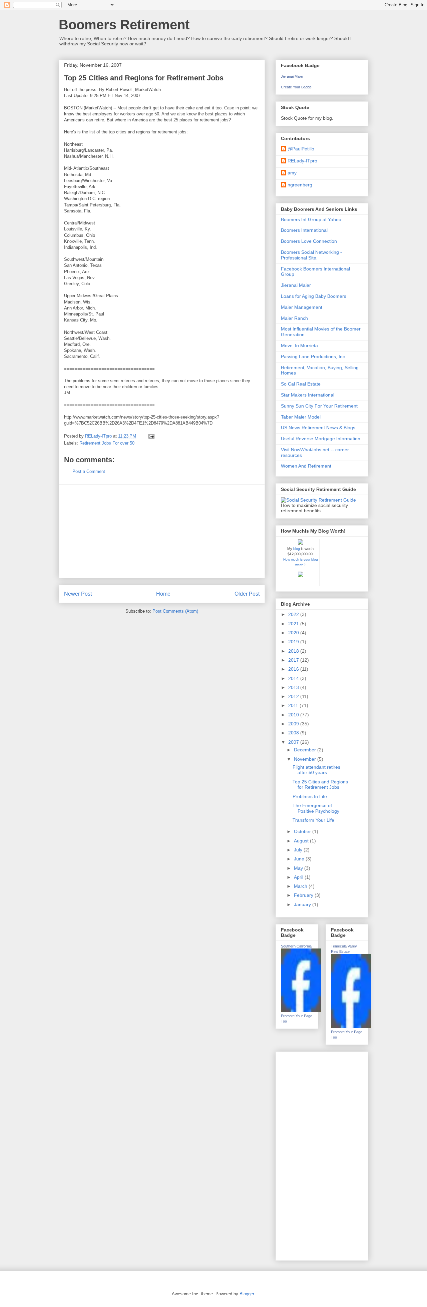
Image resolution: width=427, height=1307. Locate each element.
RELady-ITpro (302, 160)
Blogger (247, 1293)
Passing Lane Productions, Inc (313, 356)
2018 (294, 651)
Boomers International (304, 230)
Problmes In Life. (310, 796)
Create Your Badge (296, 87)
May (299, 868)
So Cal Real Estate (301, 384)
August (302, 840)
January (303, 904)
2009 (294, 723)
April (299, 877)
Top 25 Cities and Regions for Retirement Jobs (320, 784)
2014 (294, 678)
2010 (294, 714)
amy (292, 172)
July (299, 849)
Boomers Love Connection (309, 241)
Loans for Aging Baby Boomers (313, 296)
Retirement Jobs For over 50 (106, 443)
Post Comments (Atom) (175, 611)
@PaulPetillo (301, 148)
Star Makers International (307, 395)
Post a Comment (88, 471)
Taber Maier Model (301, 417)
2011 (294, 705)
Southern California (296, 946)
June (300, 858)
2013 (294, 687)
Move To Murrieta (299, 345)
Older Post (247, 594)
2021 (294, 623)
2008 (294, 732)
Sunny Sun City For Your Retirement (319, 406)
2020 (294, 632)
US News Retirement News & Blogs (318, 427)
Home (163, 594)
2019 (294, 641)
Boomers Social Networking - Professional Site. (311, 254)
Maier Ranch (294, 318)
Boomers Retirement (124, 24)
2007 (294, 742)
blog (296, 549)
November (305, 759)
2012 (294, 696)
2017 (294, 660)
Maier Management (301, 307)
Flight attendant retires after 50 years (316, 769)
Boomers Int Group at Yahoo (311, 219)
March (301, 886)
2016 (294, 669)
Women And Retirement (306, 466)
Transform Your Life (313, 820)
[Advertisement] (162, 531)
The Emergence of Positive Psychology (316, 808)
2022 (294, 614)
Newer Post (78, 594)
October (303, 831)
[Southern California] (301, 1010)
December (305, 749)
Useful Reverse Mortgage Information (320, 438)
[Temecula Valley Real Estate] (351, 1026)
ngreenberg (300, 184)
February (304, 895)
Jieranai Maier (292, 76)
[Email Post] (151, 436)
